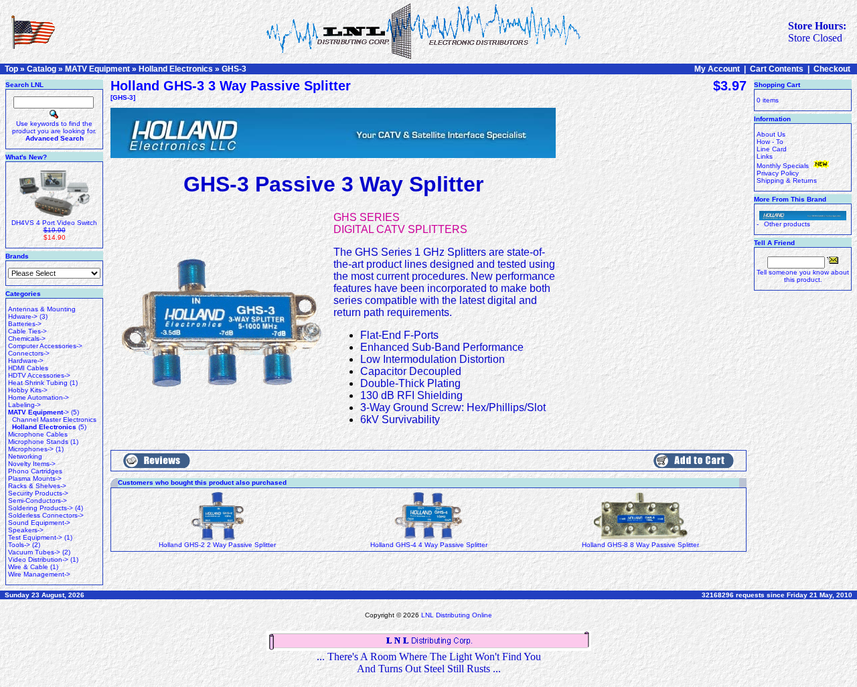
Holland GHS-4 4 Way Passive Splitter (428, 544)
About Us (771, 134)
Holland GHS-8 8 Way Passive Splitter (640, 544)
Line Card (772, 149)
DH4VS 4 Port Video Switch (54, 222)
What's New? (26, 157)
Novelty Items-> (32, 463)
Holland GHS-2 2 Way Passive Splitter (217, 544)
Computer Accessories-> (45, 346)
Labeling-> (24, 404)
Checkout (831, 69)
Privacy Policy (778, 173)
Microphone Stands (38, 441)
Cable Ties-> (27, 331)
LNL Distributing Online (456, 615)
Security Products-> (38, 493)
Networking (25, 456)
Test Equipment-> (35, 537)
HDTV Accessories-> (39, 375)
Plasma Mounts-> (35, 478)
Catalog (41, 69)
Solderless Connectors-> (46, 515)
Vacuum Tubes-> (34, 552)
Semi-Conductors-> (37, 500)
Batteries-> (25, 323)
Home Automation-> (38, 397)
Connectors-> (29, 353)
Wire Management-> (39, 574)
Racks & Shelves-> (37, 485)
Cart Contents (776, 69)
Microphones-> (31, 449)
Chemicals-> (27, 338)
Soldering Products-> (40, 508)
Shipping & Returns (787, 180)
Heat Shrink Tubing (38, 382)
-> (38, 412)
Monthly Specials (784, 165)
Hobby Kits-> (28, 390)
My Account (717, 69)
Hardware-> (26, 360)
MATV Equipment (97, 69)
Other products (787, 224)
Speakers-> (26, 530)
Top (11, 69)
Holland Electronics (176, 69)
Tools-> (19, 544)
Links (765, 156)
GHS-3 (234, 69)
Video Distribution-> (38, 559)
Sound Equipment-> (39, 522)
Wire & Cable (28, 566)
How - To (770, 141)
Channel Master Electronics (54, 419)
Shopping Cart (777, 84)
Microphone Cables (38, 434)
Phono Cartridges (35, 471)
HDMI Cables (28, 368)
